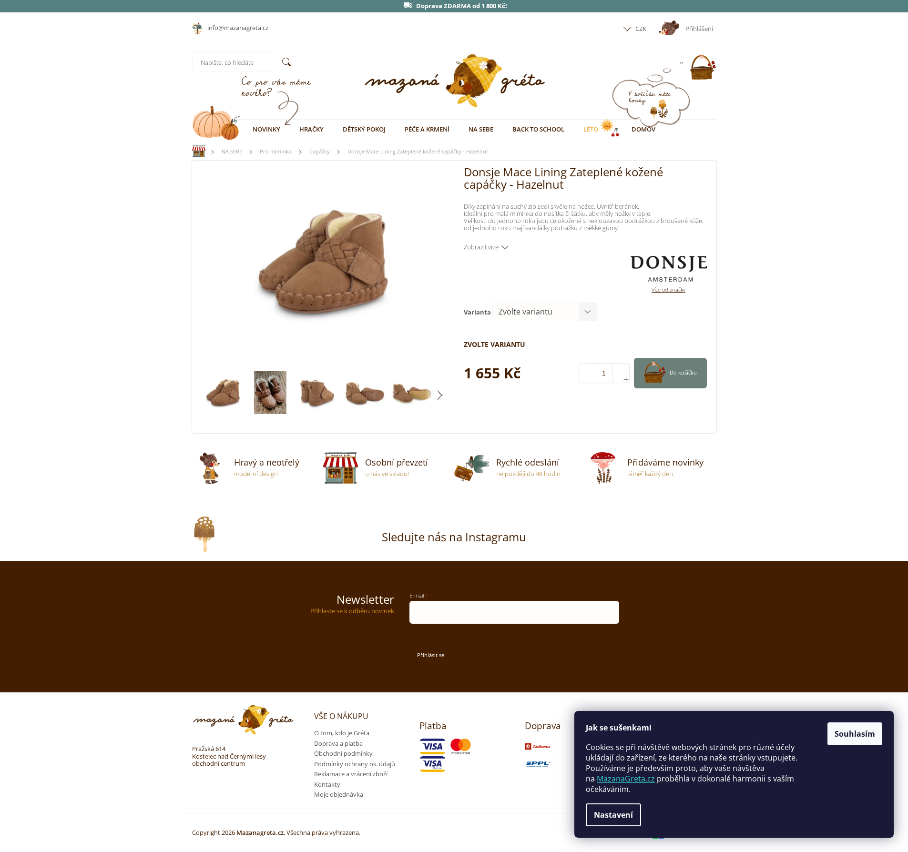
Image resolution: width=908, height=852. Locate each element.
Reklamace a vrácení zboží (351, 774)
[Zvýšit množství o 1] (620, 373)
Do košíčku (683, 372)
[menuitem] (266, 129)
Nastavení (613, 815)
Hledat (286, 61)
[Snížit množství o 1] (587, 373)
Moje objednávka (338, 794)
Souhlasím (855, 734)
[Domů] (194, 151)
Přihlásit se (430, 655)
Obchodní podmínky (343, 753)
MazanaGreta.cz (626, 778)
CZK (640, 28)
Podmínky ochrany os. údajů (354, 764)
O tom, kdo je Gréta (341, 733)
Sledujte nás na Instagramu (454, 537)
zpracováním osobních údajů (556, 634)
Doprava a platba (338, 743)
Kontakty (327, 784)
